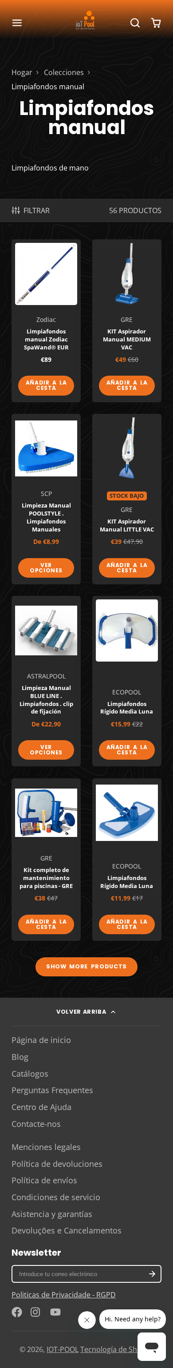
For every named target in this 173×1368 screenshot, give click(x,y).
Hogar (22, 72)
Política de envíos (44, 1180)
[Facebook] (17, 1312)
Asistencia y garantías (52, 1214)
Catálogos (30, 1073)
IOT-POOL (63, 1349)
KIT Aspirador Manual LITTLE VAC (126, 499)
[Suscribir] (151, 1274)
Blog (20, 1056)
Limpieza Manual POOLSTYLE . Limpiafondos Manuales (46, 499)
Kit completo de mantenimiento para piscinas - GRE (46, 859)
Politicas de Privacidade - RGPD (64, 1295)
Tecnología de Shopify (116, 1349)
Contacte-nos (36, 1123)
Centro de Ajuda (41, 1107)
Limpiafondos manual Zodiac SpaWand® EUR (46, 320)
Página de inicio (41, 1040)
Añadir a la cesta (46, 385)
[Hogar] (86, 22)
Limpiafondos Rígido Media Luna (126, 681)
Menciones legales (46, 1147)
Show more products (86, 966)
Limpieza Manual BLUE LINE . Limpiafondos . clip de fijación (46, 681)
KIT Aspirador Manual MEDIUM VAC (126, 320)
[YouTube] (55, 1312)
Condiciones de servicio (56, 1197)
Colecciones (64, 72)
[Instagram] (36, 1312)
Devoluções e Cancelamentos (67, 1230)
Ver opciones (46, 567)
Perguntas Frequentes (52, 1090)
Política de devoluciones (57, 1163)
